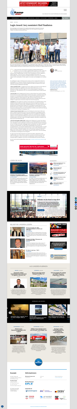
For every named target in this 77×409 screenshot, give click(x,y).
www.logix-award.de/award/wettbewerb (37, 139)
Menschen (37, 18)
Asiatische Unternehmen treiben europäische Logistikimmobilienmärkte (19, 175)
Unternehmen (50, 18)
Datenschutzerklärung (58, 376)
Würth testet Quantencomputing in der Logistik (18, 330)
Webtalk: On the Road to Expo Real (48, 199)
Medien (56, 18)
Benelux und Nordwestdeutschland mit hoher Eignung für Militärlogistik (38, 317)
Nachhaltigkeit (44, 18)
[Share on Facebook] (76, 204)
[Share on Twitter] (76, 202)
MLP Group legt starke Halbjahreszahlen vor (57, 168)
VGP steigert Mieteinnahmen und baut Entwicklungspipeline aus (59, 173)
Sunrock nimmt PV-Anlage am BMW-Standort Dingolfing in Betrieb (58, 274)
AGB (41, 377)
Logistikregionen (23, 18)
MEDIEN (43, 301)
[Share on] (76, 211)
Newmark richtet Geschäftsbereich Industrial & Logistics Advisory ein (19, 274)
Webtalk (39, 196)
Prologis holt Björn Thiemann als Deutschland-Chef (34, 240)
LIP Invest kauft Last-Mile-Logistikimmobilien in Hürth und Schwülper (34, 228)
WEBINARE (35, 301)
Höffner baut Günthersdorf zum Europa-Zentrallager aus (59, 163)
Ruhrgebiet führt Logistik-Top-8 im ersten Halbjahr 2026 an (19, 317)
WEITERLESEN (41, 210)
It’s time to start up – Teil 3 (32, 250)
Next (66, 312)
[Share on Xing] (76, 198)
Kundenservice (27, 377)
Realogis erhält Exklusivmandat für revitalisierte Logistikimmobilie (58, 330)
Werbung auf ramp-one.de (30, 376)
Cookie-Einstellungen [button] (58, 377)
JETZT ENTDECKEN (58, 248)
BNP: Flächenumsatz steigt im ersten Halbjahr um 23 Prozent (56, 317)
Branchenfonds (31, 18)
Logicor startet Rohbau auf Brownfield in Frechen (58, 183)
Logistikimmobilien (15, 18)
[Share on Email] (76, 207)
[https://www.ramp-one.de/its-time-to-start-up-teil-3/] (17, 254)
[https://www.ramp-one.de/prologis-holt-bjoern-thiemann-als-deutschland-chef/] (17, 243)
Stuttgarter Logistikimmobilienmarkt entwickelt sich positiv (37, 175)
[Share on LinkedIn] (76, 200)
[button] (2, 406)
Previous (9, 312)
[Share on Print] (76, 209)
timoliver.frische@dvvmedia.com (15, 385)
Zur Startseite (38, 362)
